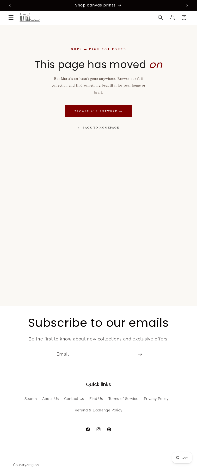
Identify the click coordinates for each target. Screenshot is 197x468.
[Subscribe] (140, 354)
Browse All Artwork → (98, 111)
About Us (50, 399)
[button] (11, 17)
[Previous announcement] (10, 5)
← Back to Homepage (98, 127)
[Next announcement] (187, 5)
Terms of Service (123, 399)
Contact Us (74, 399)
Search (31, 399)
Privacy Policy (156, 399)
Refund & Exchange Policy (99, 410)
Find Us (96, 399)
